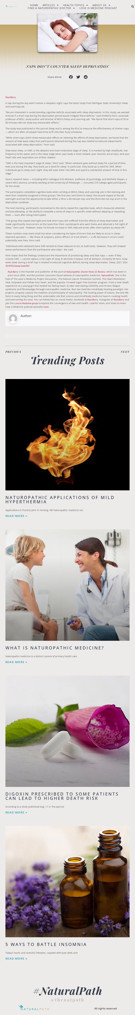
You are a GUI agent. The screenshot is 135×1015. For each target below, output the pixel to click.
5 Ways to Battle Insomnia (46, 944)
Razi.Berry (119, 299)
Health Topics (73, 5)
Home (34, 5)
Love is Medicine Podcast (98, 8)
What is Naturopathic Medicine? (54, 648)
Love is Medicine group (26, 303)
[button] (132, 6)
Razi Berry (10, 97)
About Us (99, 5)
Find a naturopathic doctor (49, 8)
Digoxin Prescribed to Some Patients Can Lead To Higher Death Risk (62, 796)
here (46, 307)
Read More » (16, 516)
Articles (49, 5)
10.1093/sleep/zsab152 (17, 266)
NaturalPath (107, 275)
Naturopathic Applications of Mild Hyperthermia (60, 499)
